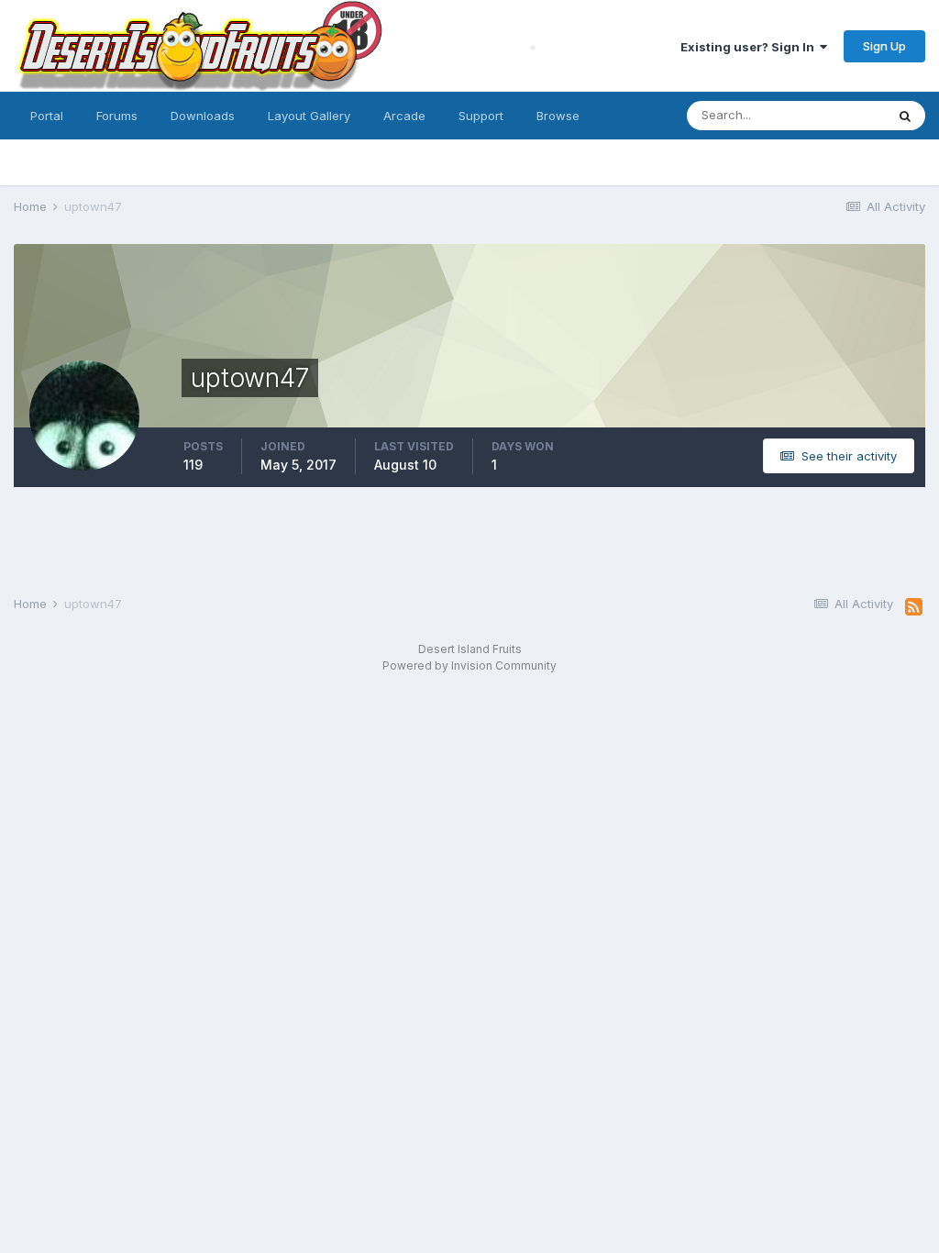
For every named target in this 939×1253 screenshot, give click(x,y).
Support (480, 115)
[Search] (905, 115)
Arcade (404, 115)
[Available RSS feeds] (913, 607)
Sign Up (884, 46)
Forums (117, 115)
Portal (46, 115)
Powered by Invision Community (469, 665)
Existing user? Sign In (750, 46)
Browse (558, 115)
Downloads (203, 115)
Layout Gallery (309, 115)
